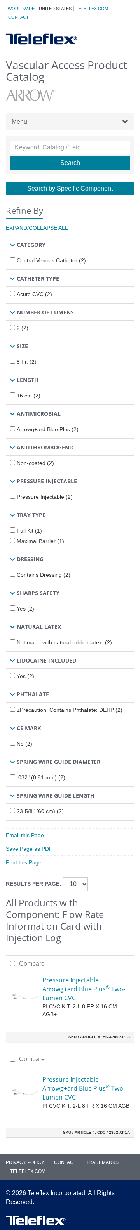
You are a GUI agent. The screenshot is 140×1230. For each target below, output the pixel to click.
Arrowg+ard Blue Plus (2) (48, 429)
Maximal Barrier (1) (40, 541)
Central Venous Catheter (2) (51, 260)
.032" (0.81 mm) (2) (41, 777)
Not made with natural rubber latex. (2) (64, 642)
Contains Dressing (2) (43, 575)
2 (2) (22, 328)
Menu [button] (19, 121)
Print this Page (24, 862)
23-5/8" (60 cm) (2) (40, 811)
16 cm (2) (28, 395)
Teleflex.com (92, 8)
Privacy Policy (25, 1162)
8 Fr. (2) (27, 362)
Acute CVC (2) (34, 294)
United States (55, 8)
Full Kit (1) (29, 530)
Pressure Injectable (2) (45, 497)
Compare (32, 963)
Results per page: (33, 884)
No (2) (24, 744)
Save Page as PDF (29, 849)
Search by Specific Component (70, 188)
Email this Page (25, 835)
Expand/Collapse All (37, 228)
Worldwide (21, 8)
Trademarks (102, 1162)
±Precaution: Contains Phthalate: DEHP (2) (69, 710)
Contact (18, 17)
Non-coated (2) (35, 463)
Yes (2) (25, 608)
